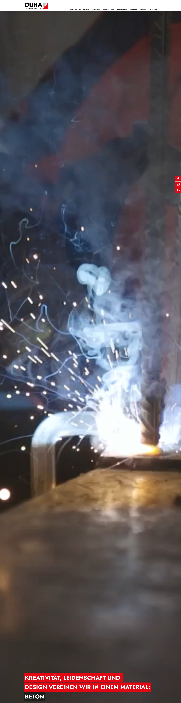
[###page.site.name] (36, 5)
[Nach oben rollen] (177, 699)
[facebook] (178, 178)
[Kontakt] (178, 190)
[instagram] (178, 184)
